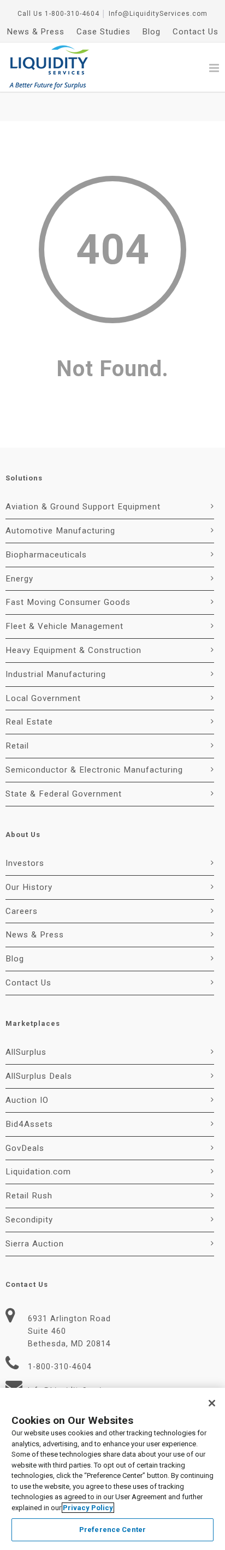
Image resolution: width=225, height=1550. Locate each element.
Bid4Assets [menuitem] (29, 1124)
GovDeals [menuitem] (24, 1148)
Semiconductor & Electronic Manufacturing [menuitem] (94, 770)
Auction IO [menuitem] (27, 1100)
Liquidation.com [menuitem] (38, 1172)
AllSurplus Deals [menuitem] (38, 1076)
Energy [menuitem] (19, 579)
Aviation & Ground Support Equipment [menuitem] (83, 507)
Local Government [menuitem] (43, 698)
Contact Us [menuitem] (195, 32)
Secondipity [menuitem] (29, 1220)
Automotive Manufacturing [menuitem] (60, 531)
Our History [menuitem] (28, 887)
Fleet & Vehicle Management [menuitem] (64, 626)
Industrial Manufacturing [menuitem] (55, 674)
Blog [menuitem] (152, 32)
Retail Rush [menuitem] (28, 1196)
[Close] (212, 1403)
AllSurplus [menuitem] (25, 1052)
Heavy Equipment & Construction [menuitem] (73, 650)
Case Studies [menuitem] (103, 32)
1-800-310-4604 (72, 13)
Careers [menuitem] (21, 911)
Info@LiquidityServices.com (158, 13)
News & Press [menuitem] (35, 32)
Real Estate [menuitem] (29, 722)
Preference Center (112, 1529)
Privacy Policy (88, 1508)
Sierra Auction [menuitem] (34, 1244)
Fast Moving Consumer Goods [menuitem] (68, 602)
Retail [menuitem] (17, 746)
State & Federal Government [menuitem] (63, 794)
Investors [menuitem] (24, 863)
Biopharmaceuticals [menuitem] (46, 555)
